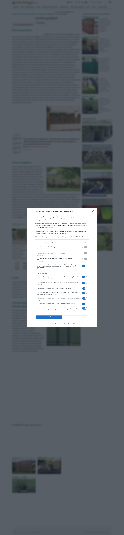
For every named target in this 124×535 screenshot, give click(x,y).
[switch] (84, 247)
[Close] (93, 211)
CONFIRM (49, 317)
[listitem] (62, 243)
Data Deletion (52, 323)
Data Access (62, 323)
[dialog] (62, 267)
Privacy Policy (72, 323)
